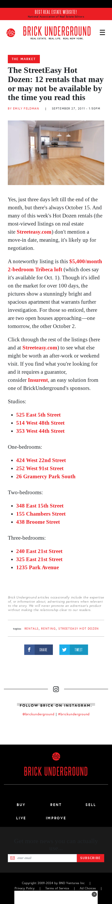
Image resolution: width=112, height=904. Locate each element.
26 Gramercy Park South (46, 476)
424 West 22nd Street (41, 460)
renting (48, 628)
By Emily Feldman (23, 108)
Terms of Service (57, 888)
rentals (31, 628)
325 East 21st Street (39, 559)
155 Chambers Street (41, 514)
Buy (21, 804)
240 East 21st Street (39, 551)
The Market (24, 59)
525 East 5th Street (38, 415)
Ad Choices (88, 888)
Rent (56, 804)
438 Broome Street (38, 522)
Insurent (38, 380)
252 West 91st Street (40, 468)
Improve (56, 818)
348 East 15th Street (40, 506)
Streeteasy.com (33, 232)
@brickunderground (38, 714)
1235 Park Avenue (37, 567)
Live (21, 818)
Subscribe (90, 858)
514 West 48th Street (40, 423)
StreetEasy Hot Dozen (78, 628)
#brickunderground (74, 714)
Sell (90, 804)
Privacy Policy (25, 888)
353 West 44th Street (40, 431)
